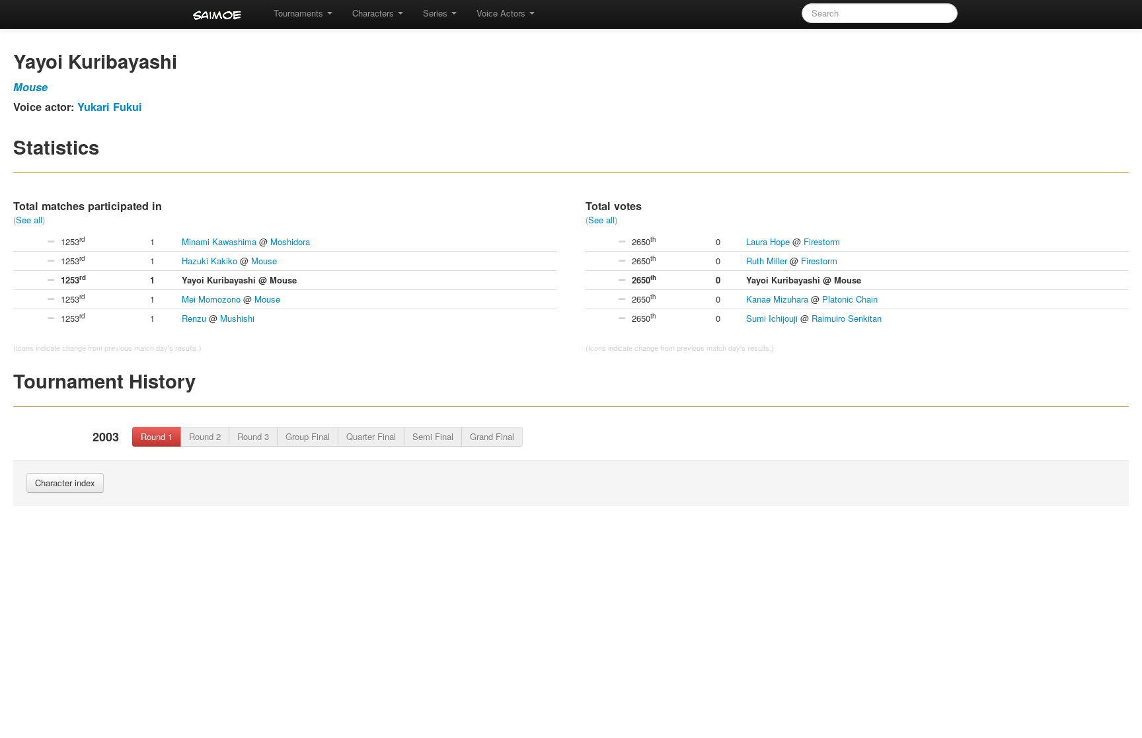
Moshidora (290, 241)
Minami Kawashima (219, 241)
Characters (374, 13)
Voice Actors (502, 13)
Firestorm (822, 241)
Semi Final (432, 436)
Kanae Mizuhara (777, 299)
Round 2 (205, 436)
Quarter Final (371, 436)
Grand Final (492, 436)
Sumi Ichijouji (772, 318)
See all (29, 219)
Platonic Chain (850, 299)
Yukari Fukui (109, 106)
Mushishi (237, 318)
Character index (65, 482)
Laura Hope (768, 241)
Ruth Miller (766, 260)
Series (436, 13)
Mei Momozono (211, 299)
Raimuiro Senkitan (847, 318)
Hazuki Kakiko (209, 260)
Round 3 (253, 436)
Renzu (194, 318)
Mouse (30, 86)
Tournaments (300, 13)
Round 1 (156, 436)
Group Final (308, 436)
